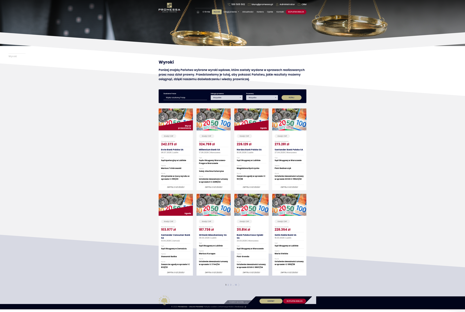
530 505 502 (238, 4)
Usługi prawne (230, 11)
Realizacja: (239, 306)
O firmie (206, 11)
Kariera (260, 11)
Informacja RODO (226, 306)
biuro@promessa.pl (262, 4)
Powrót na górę (236, 302)
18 (236, 284)
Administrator (287, 4)
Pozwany (250, 93)
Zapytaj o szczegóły (175, 187)
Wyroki (216, 11)
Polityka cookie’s (211, 306)
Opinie (270, 11)
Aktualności (247, 11)
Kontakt (280, 11)
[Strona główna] (198, 11)
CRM (303, 4)
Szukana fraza (169, 93)
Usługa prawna (217, 93)
